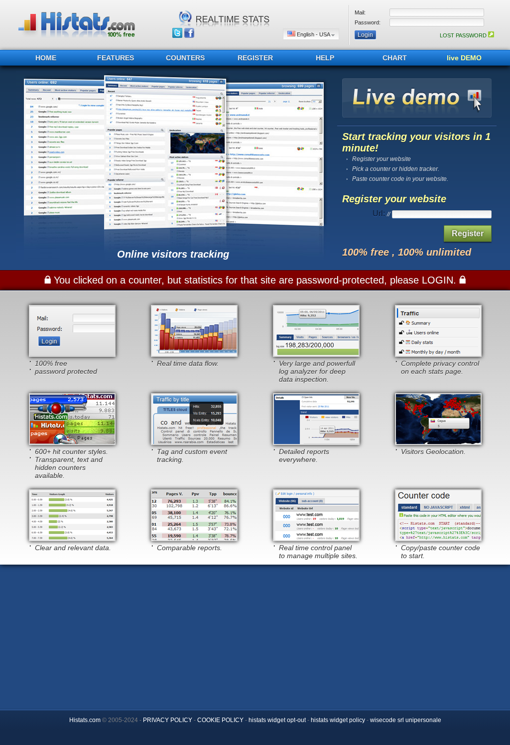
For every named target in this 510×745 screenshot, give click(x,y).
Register (468, 233)
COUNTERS (185, 58)
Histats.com (85, 720)
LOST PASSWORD (464, 35)
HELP (325, 58)
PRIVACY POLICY (167, 720)
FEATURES (115, 58)
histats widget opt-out (277, 720)
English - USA (313, 34)
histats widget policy (338, 720)
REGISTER (255, 58)
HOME (45, 58)
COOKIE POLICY (220, 720)
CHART (394, 58)
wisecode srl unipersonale (405, 720)
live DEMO (464, 58)
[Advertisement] (255, 634)
